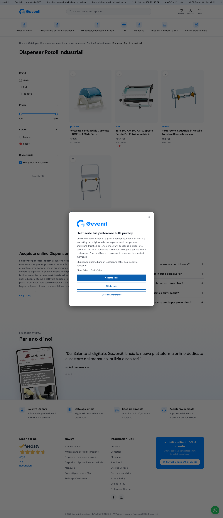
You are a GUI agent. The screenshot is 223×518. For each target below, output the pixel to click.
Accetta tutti (111, 277)
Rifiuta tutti (111, 286)
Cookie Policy (96, 270)
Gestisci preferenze (112, 294)
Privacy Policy (82, 270)
